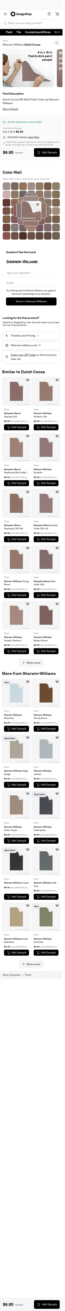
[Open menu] (5, 14)
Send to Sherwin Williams (31, 301)
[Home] (22, 14)
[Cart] (57, 14)
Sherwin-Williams (13, 44)
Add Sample (49, 152)
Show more (33, 662)
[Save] (57, 43)
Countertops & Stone (37, 32)
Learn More (33, 137)
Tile (18, 32)
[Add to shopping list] (37, 204)
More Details (10, 109)
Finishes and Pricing (20, 335)
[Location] (49, 14)
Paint (9, 32)
